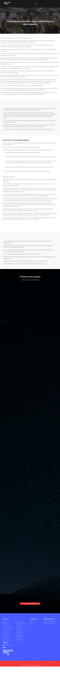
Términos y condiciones (52, 662)
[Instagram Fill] (3, 647)
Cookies (8, 662)
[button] (36, 3)
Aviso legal (37, 662)
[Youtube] (5, 647)
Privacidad (22, 662)
